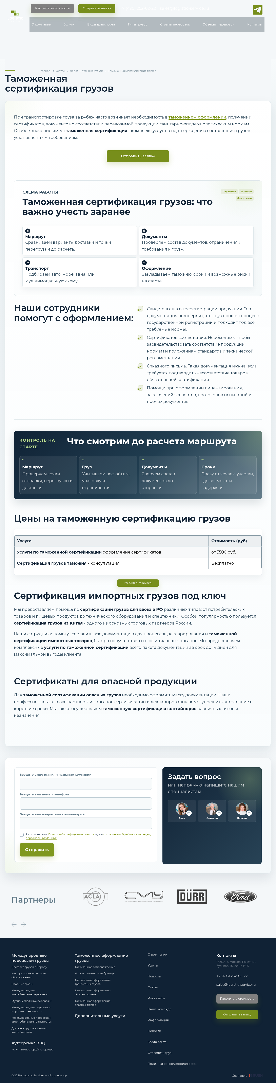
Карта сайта (157, 1042)
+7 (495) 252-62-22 (138, 8)
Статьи (153, 987)
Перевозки (229, 191)
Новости (154, 976)
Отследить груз (160, 1053)
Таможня (246, 191)
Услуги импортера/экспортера (32, 1049)
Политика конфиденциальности (173, 1064)
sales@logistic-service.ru (184, 8)
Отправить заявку (138, 156)
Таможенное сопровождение (95, 967)
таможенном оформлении (197, 117)
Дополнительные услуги (100, 1015)
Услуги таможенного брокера (95, 973)
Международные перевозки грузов (30, 958)
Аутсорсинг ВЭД (28, 1043)
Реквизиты (156, 998)
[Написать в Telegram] (257, 9)
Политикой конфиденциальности (71, 834)
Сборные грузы (22, 984)
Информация (158, 1020)
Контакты (254, 24)
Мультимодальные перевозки (32, 1001)
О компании (41, 24)
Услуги (69, 24)
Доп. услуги (244, 198)
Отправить (37, 849)
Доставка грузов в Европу (29, 967)
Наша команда (159, 1009)
